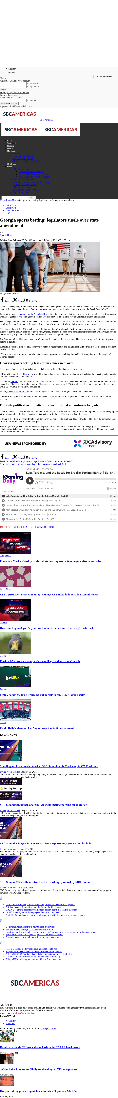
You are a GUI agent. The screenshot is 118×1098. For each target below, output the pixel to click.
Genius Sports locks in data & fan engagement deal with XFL (38, 464)
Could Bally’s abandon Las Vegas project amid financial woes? (37, 728)
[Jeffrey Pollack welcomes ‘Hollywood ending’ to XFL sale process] (7, 1063)
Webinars (17, 153)
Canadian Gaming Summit (25, 184)
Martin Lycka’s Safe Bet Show (27, 161)
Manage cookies (48, 1028)
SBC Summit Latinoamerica (26, 189)
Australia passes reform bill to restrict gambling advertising (32, 937)
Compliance (5, 555)
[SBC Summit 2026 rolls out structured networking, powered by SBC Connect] (11, 876)
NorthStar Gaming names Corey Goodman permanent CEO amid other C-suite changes (45, 915)
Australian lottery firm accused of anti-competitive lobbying (33, 956)
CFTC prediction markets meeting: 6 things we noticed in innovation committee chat (49, 594)
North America (12, 210)
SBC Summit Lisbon (22, 187)
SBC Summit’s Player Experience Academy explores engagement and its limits (46, 843)
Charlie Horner (7, 235)
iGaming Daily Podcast (23, 156)
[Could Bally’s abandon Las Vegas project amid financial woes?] (15, 720)
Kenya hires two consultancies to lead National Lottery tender (34, 951)
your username (33, 83)
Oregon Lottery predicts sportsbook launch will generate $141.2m (38, 1091)
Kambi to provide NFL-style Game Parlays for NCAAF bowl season (40, 1047)
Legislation (11, 148)
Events (10, 166)
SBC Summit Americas (23, 179)
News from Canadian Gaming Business (36, 898)
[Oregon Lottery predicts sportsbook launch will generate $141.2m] (7, 1085)
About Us (10, 72)
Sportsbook (11, 143)
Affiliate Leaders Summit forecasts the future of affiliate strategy (35, 907)
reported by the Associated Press (34, 314)
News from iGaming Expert (28, 920)
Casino (3, 656)
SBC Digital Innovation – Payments (35, 174)
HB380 (14, 381)
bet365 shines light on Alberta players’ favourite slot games (32, 912)
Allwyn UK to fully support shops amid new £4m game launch (34, 959)
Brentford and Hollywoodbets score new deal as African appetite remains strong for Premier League (51, 932)
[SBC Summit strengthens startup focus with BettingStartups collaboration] (11, 799)
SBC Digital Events (22, 169)
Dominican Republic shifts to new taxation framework (30, 927)
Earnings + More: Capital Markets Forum (32, 182)
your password (33, 86)
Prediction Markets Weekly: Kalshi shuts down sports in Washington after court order (50, 561)
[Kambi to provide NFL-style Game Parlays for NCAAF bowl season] (7, 1041)
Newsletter (11, 69)
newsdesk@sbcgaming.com (23, 1013)
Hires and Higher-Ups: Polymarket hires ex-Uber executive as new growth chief (46, 628)
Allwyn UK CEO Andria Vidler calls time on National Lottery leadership (39, 954)
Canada (3, 622)
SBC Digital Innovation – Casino (34, 176)
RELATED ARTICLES (13, 527)
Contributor (12, 849)
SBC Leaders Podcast (23, 158)
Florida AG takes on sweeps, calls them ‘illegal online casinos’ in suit (40, 661)
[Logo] (21, 135)
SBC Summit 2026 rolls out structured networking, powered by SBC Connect (45, 882)
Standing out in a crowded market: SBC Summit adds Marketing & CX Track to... (49, 766)
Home (9, 140)
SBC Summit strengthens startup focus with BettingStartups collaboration (43, 804)
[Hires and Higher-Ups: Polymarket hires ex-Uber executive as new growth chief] (15, 620)
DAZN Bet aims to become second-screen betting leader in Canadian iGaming (41, 910)
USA (8, 213)
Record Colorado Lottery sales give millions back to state (32, 949)
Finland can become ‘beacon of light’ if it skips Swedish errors (34, 934)
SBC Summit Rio (21, 192)
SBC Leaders (12, 164)
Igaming (10, 146)
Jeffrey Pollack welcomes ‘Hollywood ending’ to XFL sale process (38, 1069)
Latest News (12, 200)
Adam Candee (13, 772)
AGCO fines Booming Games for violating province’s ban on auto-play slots (40, 904)
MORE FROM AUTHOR (40, 527)
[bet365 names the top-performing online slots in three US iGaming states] (15, 686)
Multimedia (11, 151)
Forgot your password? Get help (14, 92)
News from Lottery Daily (27, 943)
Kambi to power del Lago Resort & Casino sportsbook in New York (45, 461)
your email (31, 100)
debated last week (25, 374)
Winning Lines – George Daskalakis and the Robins (29, 929)
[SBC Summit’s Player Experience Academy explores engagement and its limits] (11, 838)
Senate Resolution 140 (17, 391)
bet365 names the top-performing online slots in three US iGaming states (42, 694)
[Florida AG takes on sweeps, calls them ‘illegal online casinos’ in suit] (15, 653)
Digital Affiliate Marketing (31, 171)
